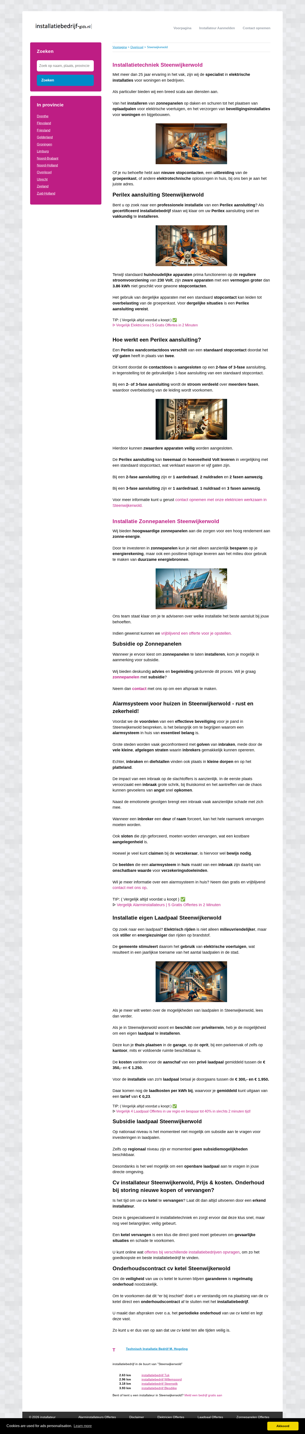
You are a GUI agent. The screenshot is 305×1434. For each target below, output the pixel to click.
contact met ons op (129, 887)
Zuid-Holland (46, 193)
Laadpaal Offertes (210, 1417)
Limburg (43, 151)
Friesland (43, 130)
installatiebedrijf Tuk (155, 1375)
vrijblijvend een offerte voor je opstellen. (197, 633)
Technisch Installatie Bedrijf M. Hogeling (157, 1349)
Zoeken (47, 80)
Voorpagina (182, 28)
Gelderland (45, 137)
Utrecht (42, 179)
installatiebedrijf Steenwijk (160, 1383)
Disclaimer (136, 1417)
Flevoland (44, 123)
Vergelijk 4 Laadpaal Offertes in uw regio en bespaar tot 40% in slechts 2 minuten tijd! (183, 1111)
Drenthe (42, 116)
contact (139, 688)
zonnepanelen (126, 677)
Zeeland (42, 186)
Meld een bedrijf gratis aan (203, 1395)
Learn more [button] (83, 1426)
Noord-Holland (47, 165)
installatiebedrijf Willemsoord (162, 1379)
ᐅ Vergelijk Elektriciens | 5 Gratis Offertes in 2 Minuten (155, 325)
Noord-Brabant (47, 158)
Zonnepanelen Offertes (252, 1417)
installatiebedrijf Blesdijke (159, 1388)
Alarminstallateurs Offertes (97, 1417)
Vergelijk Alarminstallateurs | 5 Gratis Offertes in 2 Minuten (169, 905)
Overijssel (44, 172)
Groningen (44, 144)
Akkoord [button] (282, 1426)
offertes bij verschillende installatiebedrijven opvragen (192, 1252)
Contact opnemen (256, 28)
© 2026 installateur (42, 1417)
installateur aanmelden (217, 28)
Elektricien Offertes (170, 1417)
